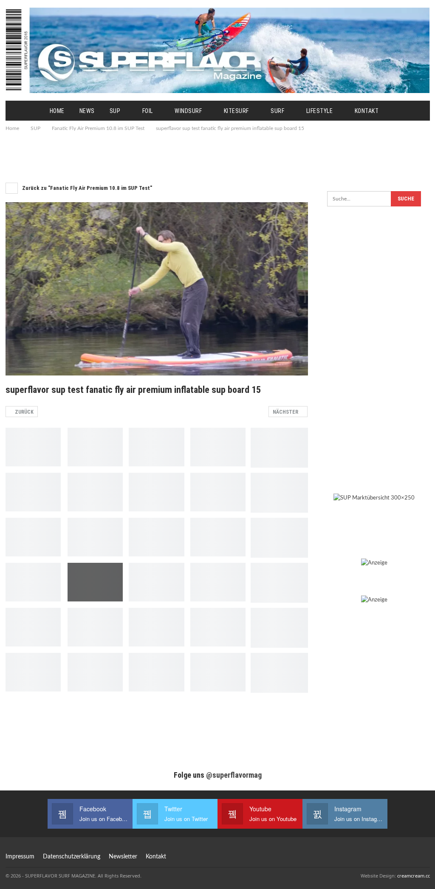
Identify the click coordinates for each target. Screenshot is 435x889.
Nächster (286, 412)
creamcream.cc (413, 875)
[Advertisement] (217, 156)
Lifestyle (319, 110)
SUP (115, 110)
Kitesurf (236, 110)
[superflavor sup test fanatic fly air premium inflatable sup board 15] (33, 447)
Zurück (24, 412)
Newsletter (123, 857)
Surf (277, 110)
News (87, 110)
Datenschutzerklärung (71, 857)
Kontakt (367, 110)
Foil (147, 110)
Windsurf (188, 110)
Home (57, 110)
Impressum (20, 857)
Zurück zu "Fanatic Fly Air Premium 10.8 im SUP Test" (86, 188)
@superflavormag (234, 774)
